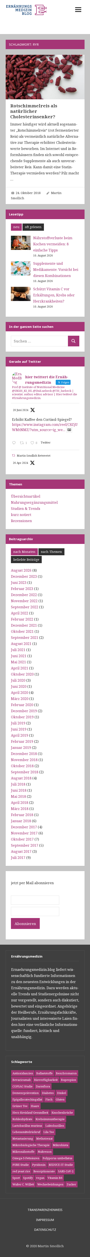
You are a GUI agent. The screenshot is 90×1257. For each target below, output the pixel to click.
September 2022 (24, 607)
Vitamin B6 (55, 1178)
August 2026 (21, 570)
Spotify (28, 1178)
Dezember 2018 (24, 753)
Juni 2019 (18, 729)
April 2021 (19, 668)
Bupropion (68, 1080)
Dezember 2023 (24, 576)
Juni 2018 (18, 790)
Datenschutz (45, 1230)
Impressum (45, 1220)
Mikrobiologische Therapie (31, 1145)
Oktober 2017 (22, 839)
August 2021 (21, 643)
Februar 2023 (22, 588)
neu (16, 227)
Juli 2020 (18, 680)
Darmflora (43, 1086)
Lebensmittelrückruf (26, 1132)
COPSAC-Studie (22, 1086)
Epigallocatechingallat (27, 1099)
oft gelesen (33, 227)
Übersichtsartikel (25, 496)
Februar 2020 (22, 704)
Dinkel (61, 1093)
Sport (16, 1178)
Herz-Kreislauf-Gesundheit (30, 1112)
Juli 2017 (18, 857)
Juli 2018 (18, 784)
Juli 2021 (18, 649)
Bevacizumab (21, 1080)
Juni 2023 (18, 582)
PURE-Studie (20, 1165)
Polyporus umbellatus (57, 1158)
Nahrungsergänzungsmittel (34, 502)
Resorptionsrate (44, 1171)
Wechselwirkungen (50, 1184)
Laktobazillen (54, 1126)
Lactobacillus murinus (27, 1126)
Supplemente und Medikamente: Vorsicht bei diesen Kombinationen (55, 269)
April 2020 (19, 692)
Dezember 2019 (24, 710)
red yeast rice (21, 1171)
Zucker (71, 1184)
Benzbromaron (66, 1073)
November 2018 (24, 759)
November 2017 (24, 833)
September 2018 (24, 772)
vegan (40, 1178)
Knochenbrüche (62, 1112)
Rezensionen (21, 520)
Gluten (60, 1099)
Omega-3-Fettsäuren (25, 1158)
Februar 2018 (22, 814)
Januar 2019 (21, 747)
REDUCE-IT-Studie (61, 1165)
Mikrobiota (60, 1145)
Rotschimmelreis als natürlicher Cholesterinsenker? (33, 111)
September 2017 (24, 845)
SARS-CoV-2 (65, 1171)
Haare (35, 1106)
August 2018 (21, 778)
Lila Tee (48, 1132)
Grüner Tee (20, 1106)
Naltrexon (45, 1152)
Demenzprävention (25, 1093)
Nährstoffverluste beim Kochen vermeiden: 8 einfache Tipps (52, 244)
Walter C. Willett (23, 1184)
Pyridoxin (38, 1165)
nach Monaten (24, 552)
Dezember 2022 (24, 594)
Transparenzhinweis (45, 1210)
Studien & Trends (25, 508)
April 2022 (19, 613)
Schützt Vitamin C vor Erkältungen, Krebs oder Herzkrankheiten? (54, 295)
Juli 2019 (18, 723)
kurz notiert (21, 514)
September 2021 (24, 637)
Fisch (48, 1099)
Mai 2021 (18, 662)
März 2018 (19, 808)
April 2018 (19, 802)
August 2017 (21, 851)
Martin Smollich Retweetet (33, 455)
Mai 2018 (18, 796)
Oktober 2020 (22, 674)
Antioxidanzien (22, 1073)
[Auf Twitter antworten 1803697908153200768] (15, 443)
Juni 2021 (18, 655)
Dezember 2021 (24, 625)
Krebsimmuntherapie (50, 1119)
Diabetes (48, 1093)
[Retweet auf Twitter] (13, 455)
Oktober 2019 (22, 717)
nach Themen (51, 552)
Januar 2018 (21, 821)
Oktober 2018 (22, 765)
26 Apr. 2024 (20, 463)
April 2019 (19, 735)
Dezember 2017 (24, 827)
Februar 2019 (22, 741)
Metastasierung (22, 1138)
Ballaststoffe (44, 1073)
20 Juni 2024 (20, 410)
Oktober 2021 (22, 631)
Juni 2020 (18, 686)
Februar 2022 (22, 619)
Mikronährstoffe (23, 1152)
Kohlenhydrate (22, 1119)
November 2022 (24, 600)
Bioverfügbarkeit (46, 1080)
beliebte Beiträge (26, 559)
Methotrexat (44, 1138)
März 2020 (19, 698)
